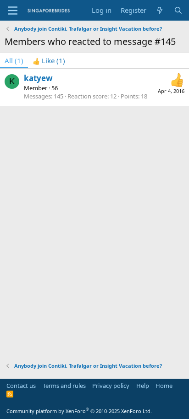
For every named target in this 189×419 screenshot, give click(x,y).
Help (142, 385)
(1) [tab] (14, 60)
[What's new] (160, 10)
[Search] (178, 10)
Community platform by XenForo (79, 411)
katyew (38, 78)
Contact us (21, 385)
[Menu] (12, 10)
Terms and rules (64, 385)
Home (164, 385)
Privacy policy (110, 385)
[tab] (49, 60)
